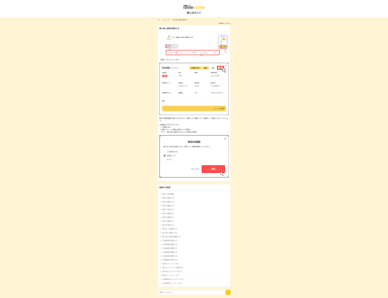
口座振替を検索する (170, 256)
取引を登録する (168, 198)
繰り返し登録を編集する (171, 236)
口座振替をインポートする (172, 283)
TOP (159, 20)
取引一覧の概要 (168, 194)
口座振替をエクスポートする (173, 279)
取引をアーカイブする (171, 263)
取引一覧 (166, 20)
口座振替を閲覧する (170, 252)
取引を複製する (168, 213)
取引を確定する (168, 202)
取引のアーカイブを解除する (173, 267)
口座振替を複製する (170, 248)
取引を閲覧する (168, 217)
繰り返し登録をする (170, 232)
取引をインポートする (171, 275)
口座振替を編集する (170, 244)
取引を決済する (168, 209)
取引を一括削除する (170, 229)
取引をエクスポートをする (172, 271)
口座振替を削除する (170, 260)
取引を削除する (168, 225)
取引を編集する (168, 205)
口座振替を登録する (170, 240)
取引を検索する (168, 221)
